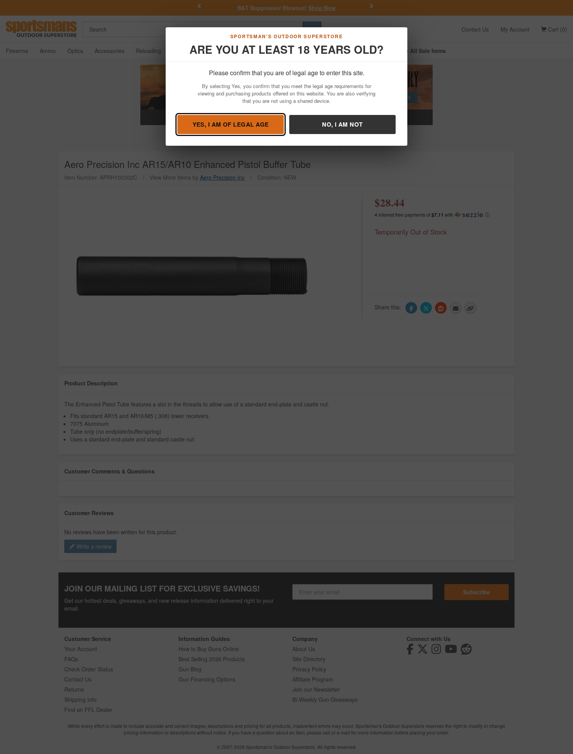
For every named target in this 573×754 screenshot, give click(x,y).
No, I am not (342, 124)
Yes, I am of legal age (231, 124)
